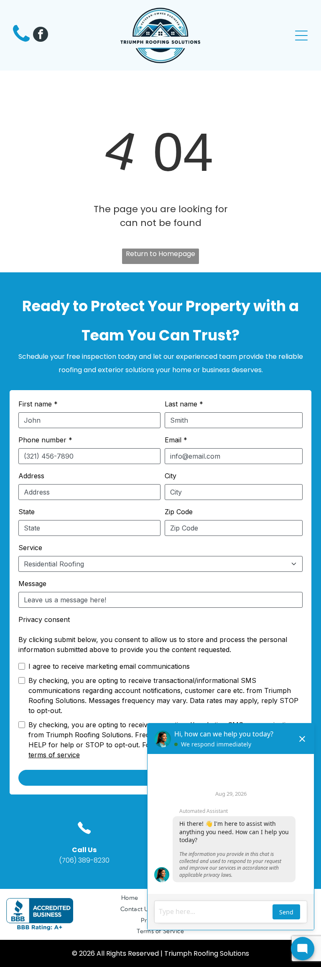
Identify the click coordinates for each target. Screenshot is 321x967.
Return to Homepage (160, 254)
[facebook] (40, 35)
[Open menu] (301, 35)
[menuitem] (129, 898)
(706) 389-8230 (84, 860)
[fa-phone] (21, 42)
